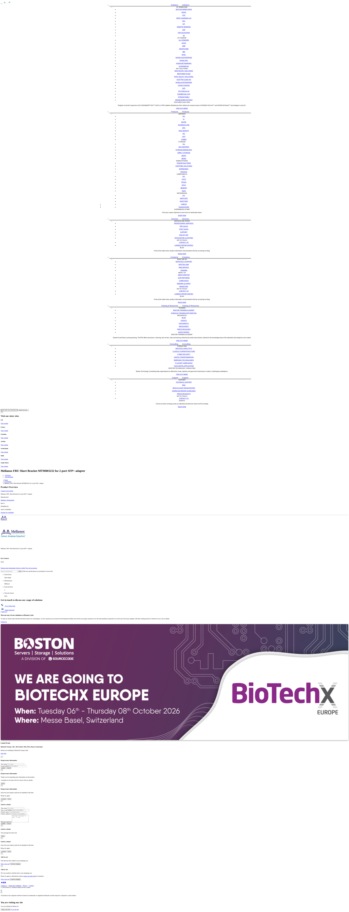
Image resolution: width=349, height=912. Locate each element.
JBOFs (183, 155)
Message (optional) (6, 822)
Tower (183, 139)
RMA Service (184, 267)
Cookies (31, 885)
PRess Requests (184, 394)
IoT (184, 24)
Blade (183, 122)
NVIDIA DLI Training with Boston (183, 313)
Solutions (174, 5)
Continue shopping (15, 864)
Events (184, 320)
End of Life (183, 235)
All (183, 116)
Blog (184, 318)
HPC (183, 21)
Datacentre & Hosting (184, 238)
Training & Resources (169, 306)
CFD (183, 15)
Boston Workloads (184, 9)
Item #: (3, 503)
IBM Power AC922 (183, 74)
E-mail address (5, 766)
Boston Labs (184, 264)
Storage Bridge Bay (184, 150)
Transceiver (183, 207)
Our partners (184, 278)
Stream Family (184, 97)
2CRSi (184, 43)
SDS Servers (183, 147)
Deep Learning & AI (183, 18)
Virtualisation (184, 33)
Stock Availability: (6, 509)
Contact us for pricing (7, 491)
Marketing (183, 286)
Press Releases (183, 329)
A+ (184, 119)
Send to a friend (20, 568)
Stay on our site (5, 909)
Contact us (184, 242)
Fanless (183, 172)
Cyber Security (183, 354)
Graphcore (184, 49)
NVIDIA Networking (183, 63)
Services (174, 219)
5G (184, 35)
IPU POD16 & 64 (183, 91)
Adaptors (184, 201)
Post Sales (183, 229)
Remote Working (184, 27)
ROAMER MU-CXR (183, 94)
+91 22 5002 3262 (10, 606)
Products (174, 112)
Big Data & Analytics (184, 348)
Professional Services (183, 223)
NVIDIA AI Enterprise (184, 57)
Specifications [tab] (8, 477)
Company (174, 257)
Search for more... (23, 410)
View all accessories (31, 568)
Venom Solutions (184, 163)
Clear (20, 571)
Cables (184, 204)
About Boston (184, 275)
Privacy (25, 885)
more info (3, 753)
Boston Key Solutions (184, 71)
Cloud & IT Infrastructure (184, 351)
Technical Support (184, 382)
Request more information (8, 568)
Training (183, 270)
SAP (183, 30)
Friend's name (5, 812)
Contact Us (4, 611)
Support (183, 232)
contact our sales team (29, 876)
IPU (184, 133)
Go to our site (15, 909)
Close (2, 783)
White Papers (183, 332)
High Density (184, 131)
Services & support (184, 261)
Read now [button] (182, 254)
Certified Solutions (183, 166)
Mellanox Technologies (7, 500)
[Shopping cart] (103, 207)
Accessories (7, 481)
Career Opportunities (183, 245)
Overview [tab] (7, 475)
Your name (4, 764)
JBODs (183, 158)
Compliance (184, 281)
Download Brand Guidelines (184, 391)
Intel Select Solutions (183, 77)
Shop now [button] (182, 215)
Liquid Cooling (184, 85)
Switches (184, 198)
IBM (183, 52)
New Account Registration (184, 388)
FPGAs (183, 182)
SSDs (184, 191)
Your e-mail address (6, 810)
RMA (183, 385)
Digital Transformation (184, 357)
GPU (183, 128)
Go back (3, 799)
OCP (183, 88)
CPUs (184, 179)
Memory (183, 188)
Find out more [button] (182, 108)
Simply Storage (183, 153)
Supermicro (184, 66)
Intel (184, 55)
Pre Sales (184, 226)
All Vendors (184, 40)
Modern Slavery (184, 283)
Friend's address (5, 814)
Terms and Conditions (15, 885)
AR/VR (183, 12)
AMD (183, 46)
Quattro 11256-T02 (184, 79)
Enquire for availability (7, 512)
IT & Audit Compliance (183, 363)
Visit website (4, 423)
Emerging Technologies (184, 360)
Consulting (174, 344)
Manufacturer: (5, 497)
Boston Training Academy (183, 310)
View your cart (5, 864)
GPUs (184, 185)
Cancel (9, 768)
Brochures (184, 326)
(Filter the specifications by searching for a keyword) (37, 571)
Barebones (183, 169)
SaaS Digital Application (184, 366)
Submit (3, 768)
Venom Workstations (183, 100)
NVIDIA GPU (184, 60)
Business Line (183, 125)
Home (6, 480)
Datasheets (184, 323)
